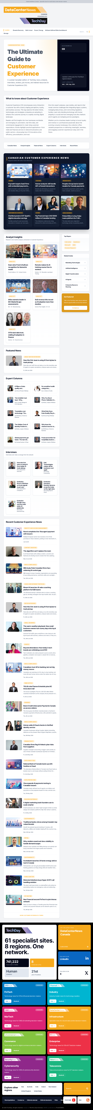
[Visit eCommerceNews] (14, 1034)
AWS (74, 245)
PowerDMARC (60, 1107)
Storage (6, 33)
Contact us (75, 308)
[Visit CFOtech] (14, 985)
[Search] (87, 32)
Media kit (16, 1001)
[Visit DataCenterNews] (59, 1010)
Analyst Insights (25, 145)
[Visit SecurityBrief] (14, 1059)
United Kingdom (26, 1091)
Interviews (63, 145)
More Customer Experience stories (31, 915)
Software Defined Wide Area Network (56, 30)
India (36, 1087)
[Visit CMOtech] (14, 1010)
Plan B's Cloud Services (36, 1107)
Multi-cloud (28, 30)
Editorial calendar (32, 1100)
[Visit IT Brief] (59, 1034)
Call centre (68, 242)
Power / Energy (38, 30)
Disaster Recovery (18, 30)
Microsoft (67, 245)
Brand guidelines (10, 1100)
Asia (22, 1087)
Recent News (74, 145)
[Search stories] (87, 1088)
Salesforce (76, 242)
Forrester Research (70, 248)
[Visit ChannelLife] (59, 985)
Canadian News (12, 145)
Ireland (43, 1087)
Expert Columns (51, 145)
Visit (6, 1001)
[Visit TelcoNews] (59, 1059)
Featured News (38, 145)
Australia (29, 1087)
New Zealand (52, 1087)
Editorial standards (46, 1100)
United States (38, 1091)
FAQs (56, 1100)
